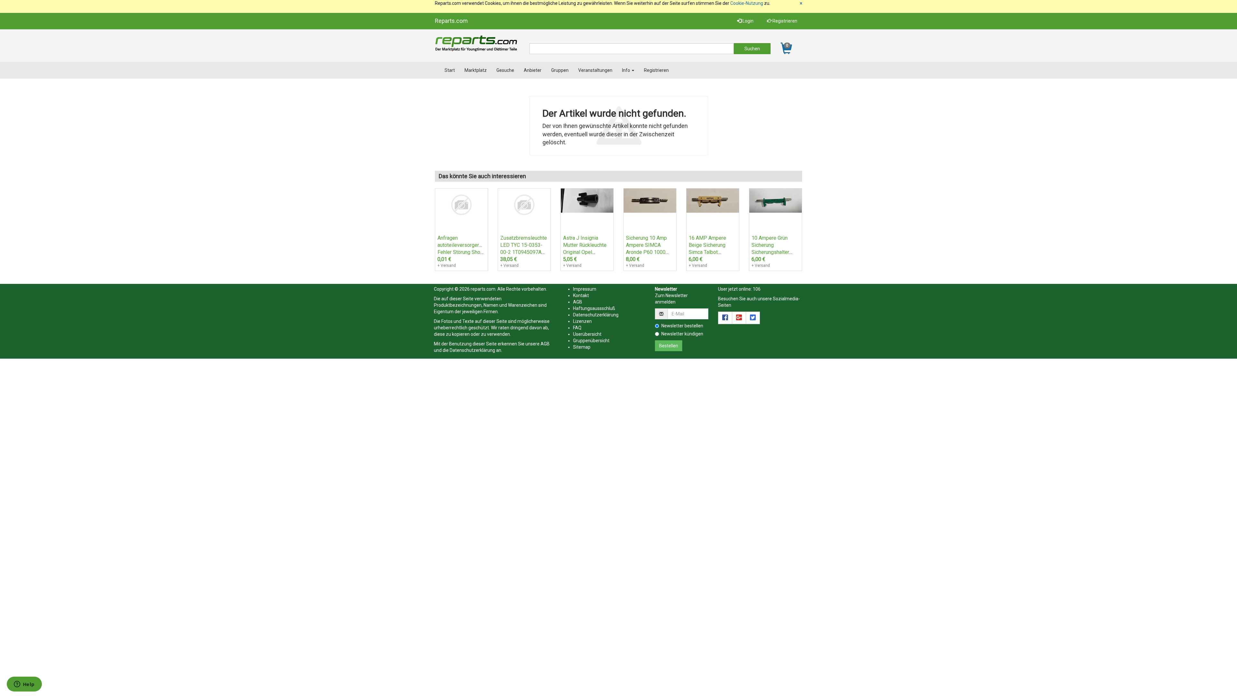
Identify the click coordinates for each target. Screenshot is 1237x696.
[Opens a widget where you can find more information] (24, 685)
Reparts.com (451, 20)
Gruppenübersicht (591, 340)
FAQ (577, 327)
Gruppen (560, 70)
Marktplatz (476, 70)
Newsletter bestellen (682, 325)
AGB (545, 343)
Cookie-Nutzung (746, 3)
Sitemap (581, 347)
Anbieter (533, 70)
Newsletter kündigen (682, 333)
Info (626, 70)
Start (450, 70)
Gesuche (505, 70)
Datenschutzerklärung (472, 350)
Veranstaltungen (595, 70)
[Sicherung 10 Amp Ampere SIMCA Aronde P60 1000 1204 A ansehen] (650, 200)
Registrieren (784, 21)
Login (747, 21)
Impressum (584, 289)
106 (757, 289)
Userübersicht (587, 334)
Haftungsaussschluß (594, 308)
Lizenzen (582, 321)
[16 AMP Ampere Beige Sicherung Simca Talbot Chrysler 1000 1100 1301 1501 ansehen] (712, 200)
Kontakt (581, 295)
